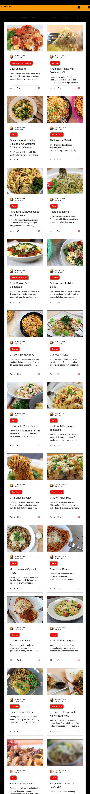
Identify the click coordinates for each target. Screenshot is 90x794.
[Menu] (29, 8)
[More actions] (39, 56)
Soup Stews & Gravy (19, 277)
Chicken (44, 17)
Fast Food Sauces (28, 17)
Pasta (55, 17)
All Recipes (11, 17)
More (77, 17)
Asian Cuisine (57, 135)
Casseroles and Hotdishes (21, 63)
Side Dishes (16, 492)
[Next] (85, 2)
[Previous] (4, 2)
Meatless (55, 63)
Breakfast (66, 17)
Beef (13, 778)
